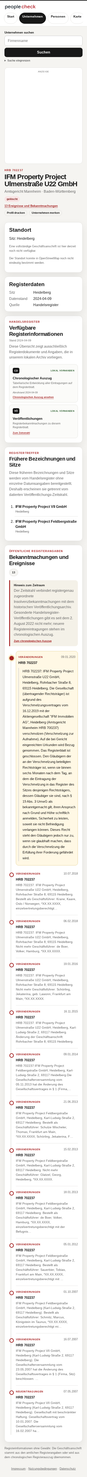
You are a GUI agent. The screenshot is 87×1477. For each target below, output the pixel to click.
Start (10, 16)
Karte (77, 16)
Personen (58, 16)
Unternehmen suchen (19, 32)
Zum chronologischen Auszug (33, 641)
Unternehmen (32, 16)
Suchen (43, 52)
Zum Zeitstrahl (21, 433)
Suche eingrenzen (18, 60)
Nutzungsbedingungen (42, 1468)
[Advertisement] (43, 117)
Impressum (18, 1468)
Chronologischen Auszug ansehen (33, 397)
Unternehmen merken (46, 212)
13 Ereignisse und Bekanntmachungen (31, 206)
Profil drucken (16, 212)
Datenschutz (68, 1468)
